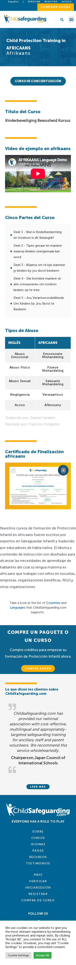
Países (38, 850)
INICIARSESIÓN (38, 887)
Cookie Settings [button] (18, 955)
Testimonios (38, 863)
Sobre (38, 831)
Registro (51, 1)
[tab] (38, 81)
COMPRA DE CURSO (38, 900)
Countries (53, 603)
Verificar (34, 1)
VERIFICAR (38, 881)
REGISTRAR (38, 894)
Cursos (38, 838)
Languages (17, 607)
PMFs (38, 875)
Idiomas (38, 844)
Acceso (67, 1)
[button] (71, 19)
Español (13, 1)
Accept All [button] (42, 955)
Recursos (38, 857)
